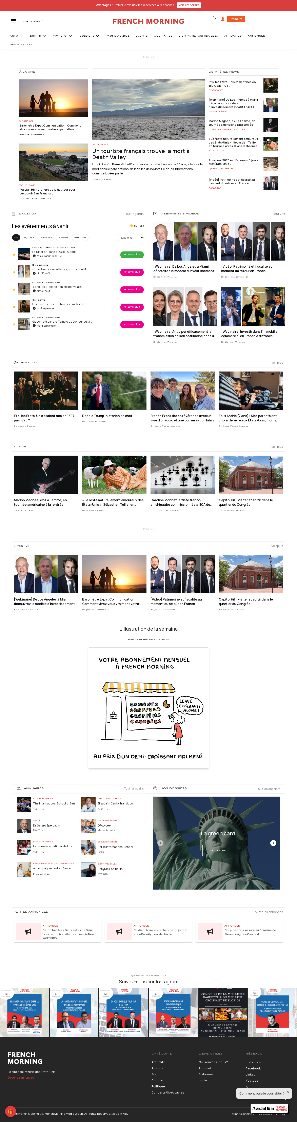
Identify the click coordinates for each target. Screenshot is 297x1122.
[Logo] (76, 1058)
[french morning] (149, 21)
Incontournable (80, 237)
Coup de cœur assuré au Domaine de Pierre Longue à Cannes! (250, 932)
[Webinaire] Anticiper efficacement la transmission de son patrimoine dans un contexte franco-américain (184, 333)
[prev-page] (160, 843)
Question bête (221, 168)
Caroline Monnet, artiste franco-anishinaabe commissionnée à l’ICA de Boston (180, 502)
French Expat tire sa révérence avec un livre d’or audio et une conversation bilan (182, 418)
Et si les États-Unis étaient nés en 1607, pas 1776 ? (232, 84)
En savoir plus (132, 254)
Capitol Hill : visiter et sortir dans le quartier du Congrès (246, 502)
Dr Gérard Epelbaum (46, 825)
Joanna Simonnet (31, 134)
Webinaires (218, 112)
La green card (218, 833)
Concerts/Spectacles (227, 129)
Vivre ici (26, 121)
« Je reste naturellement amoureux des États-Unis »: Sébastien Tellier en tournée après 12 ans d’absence (233, 142)
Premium (236, 19)
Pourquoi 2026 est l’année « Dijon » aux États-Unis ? (233, 162)
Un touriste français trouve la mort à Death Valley (141, 154)
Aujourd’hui (29, 237)
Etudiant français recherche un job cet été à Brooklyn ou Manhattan (160, 932)
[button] (214, 17)
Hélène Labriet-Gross (35, 198)
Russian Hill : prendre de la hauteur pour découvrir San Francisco (47, 191)
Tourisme (27, 185)
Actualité (100, 145)
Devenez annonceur (21, 1077)
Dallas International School (115, 847)
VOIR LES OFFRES (189, 5)
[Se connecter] (222, 19)
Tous (16, 237)
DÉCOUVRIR (218, 850)
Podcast (216, 90)
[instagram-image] (24, 1012)
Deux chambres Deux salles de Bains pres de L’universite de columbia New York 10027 (68, 934)
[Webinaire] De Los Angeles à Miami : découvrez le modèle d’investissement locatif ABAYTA (234, 103)
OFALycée (104, 825)
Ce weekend (63, 237)
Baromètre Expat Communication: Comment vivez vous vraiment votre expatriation (50, 127)
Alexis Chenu (101, 180)
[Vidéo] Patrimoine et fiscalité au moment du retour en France (232, 181)
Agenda (215, 188)
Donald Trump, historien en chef (107, 416)
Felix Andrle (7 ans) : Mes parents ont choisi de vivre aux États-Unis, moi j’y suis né (248, 418)
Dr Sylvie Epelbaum (110, 869)
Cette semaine (46, 237)
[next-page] (273, 843)
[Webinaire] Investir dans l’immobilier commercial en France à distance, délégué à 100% (250, 333)
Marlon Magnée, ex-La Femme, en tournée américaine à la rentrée (232, 123)
